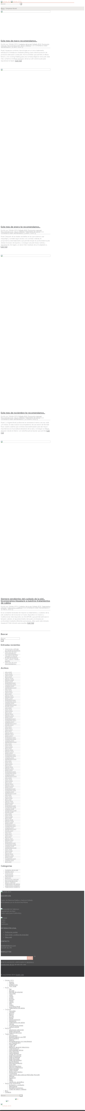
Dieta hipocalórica (15, 1056)
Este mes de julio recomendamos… (10, 652)
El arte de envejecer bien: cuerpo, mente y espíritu (12, 659)
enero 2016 (9, 857)
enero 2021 (9, 770)
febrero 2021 (9, 768)
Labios (11, 1002)
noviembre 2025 (10, 684)
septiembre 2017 (10, 829)
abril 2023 (8, 731)
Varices (11, 1024)
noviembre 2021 (10, 756)
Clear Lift (12, 1046)
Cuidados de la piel (25, 44)
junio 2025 (8, 691)
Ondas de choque (15, 1054)
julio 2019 (8, 795)
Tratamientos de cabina (17, 1008)
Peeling (11, 1040)
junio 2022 (8, 745)
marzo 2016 (9, 854)
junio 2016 (8, 849)
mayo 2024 (9, 711)
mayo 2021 (8, 764)
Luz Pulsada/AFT (15, 1043)
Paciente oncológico (16, 1088)
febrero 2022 (9, 751)
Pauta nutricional (14, 1031)
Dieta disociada (14, 1059)
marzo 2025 (9, 695)
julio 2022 (8, 744)
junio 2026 (8, 674)
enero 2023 (9, 736)
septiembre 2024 (10, 705)
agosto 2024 (9, 706)
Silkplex (11, 1076)
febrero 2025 (9, 697)
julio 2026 (8, 672)
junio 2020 (8, 779)
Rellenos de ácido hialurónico (19, 1047)
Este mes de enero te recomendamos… (20, 227)
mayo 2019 (8, 798)
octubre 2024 (9, 703)
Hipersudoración (14, 1019)
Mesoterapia (13, 1035)
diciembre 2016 (10, 843)
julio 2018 (8, 813)
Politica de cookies (11, 932)
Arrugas (11, 990)
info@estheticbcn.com (8, 945)
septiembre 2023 (10, 723)
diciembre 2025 (10, 683)
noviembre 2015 (10, 859)
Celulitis (11, 1012)
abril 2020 (8, 782)
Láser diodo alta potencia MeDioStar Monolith (24, 1075)
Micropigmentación (15, 1063)
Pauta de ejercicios (15, 1033)
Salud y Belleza (26, 46)
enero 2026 (9, 681)
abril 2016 (8, 852)
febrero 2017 (9, 840)
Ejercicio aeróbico (15, 1066)
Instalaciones (13, 985)
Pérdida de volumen (16, 992)
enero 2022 (9, 753)
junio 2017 (8, 834)
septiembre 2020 (11, 776)
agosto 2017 (9, 831)
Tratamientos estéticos (14, 608)
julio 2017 (8, 832)
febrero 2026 (9, 680)
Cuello (11, 1005)
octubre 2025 (9, 686)
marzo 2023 (9, 733)
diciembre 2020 (10, 771)
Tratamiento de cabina (32, 232)
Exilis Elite (12, 1064)
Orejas (11, 998)
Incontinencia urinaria (16, 1025)
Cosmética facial (14, 1006)
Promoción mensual (35, 230)
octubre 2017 (9, 827)
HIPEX (11, 1080)
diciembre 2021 (10, 754)
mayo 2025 (9, 692)
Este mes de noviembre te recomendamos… (23, 413)
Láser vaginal (13, 1070)
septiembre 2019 (10, 793)
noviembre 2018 (10, 807)
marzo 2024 (9, 714)
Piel (10, 989)
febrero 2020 (9, 785)
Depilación (12, 1021)
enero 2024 (9, 717)
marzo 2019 (9, 801)
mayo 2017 (8, 835)
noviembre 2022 (10, 739)
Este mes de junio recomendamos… (11, 663)
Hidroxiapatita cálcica (16, 1050)
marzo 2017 (9, 838)
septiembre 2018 (10, 810)
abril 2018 (8, 818)
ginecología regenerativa (9, 874)
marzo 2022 (9, 750)
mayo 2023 (9, 730)
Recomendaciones (13, 46)
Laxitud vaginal (14, 1027)
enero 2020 (9, 787)
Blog (2, 8)
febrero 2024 (9, 716)
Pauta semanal (14, 1069)
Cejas (11, 995)
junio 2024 (8, 709)
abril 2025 (8, 694)
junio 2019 (8, 796)
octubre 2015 (9, 860)
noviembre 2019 (10, 790)
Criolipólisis (13, 1073)
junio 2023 (8, 728)
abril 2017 (8, 837)
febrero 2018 (9, 821)
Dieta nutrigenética (15, 1060)
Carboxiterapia (14, 1053)
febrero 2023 (9, 734)
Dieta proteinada (14, 1057)
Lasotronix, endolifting (16, 1082)
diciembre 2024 (10, 700)
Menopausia (9, 876)
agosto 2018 (9, 812)
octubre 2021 (9, 757)
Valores (11, 983)
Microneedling (14, 1038)
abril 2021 (8, 765)
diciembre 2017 (10, 824)
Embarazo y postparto (16, 1085)
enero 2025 (9, 698)
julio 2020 (8, 778)
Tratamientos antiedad (12, 885)
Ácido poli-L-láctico (15, 1072)
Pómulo (11, 999)
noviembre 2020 (10, 773)
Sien (10, 1004)
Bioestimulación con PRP (17, 1037)
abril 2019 (8, 799)
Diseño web (20, 975)
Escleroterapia (14, 1062)
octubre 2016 (9, 846)
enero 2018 (9, 823)
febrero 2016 (9, 855)
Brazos (11, 1014)
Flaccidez (12, 993)
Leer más (18, 61)
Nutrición (8, 878)
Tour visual (12, 986)
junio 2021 (8, 762)
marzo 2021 (9, 767)
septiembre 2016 (10, 848)
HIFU (10, 1079)
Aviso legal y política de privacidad (16, 935)
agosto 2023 (9, 725)
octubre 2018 (9, 809)
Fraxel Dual (12, 1044)
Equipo (11, 982)
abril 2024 (8, 712)
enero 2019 (9, 804)
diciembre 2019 (10, 789)
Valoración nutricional (16, 1030)
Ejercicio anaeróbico (16, 1067)
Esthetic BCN (36, 44)
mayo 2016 (9, 851)
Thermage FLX (14, 1049)
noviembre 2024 (10, 702)
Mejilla (11, 1001)
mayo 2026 (9, 675)
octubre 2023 (9, 722)
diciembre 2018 (10, 806)
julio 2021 (8, 761)
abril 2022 (8, 748)
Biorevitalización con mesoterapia (20, 1041)
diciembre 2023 (10, 719)
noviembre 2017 (10, 826)
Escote (11, 1017)
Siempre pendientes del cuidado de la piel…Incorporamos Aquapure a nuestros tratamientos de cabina (25, 601)
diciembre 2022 (10, 737)
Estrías (11, 1018)
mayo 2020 (9, 781)
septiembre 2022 (10, 742)
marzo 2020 (9, 784)
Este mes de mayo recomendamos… (19, 41)
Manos (11, 1015)
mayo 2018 (9, 817)
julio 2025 (8, 689)
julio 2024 (8, 708)
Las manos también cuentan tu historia (11, 655)
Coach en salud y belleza (17, 1089)
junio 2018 (8, 815)
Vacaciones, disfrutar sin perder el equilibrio (12, 649)
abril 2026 (8, 677)
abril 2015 (8, 862)
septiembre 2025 (10, 688)
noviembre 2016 (10, 845)
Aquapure (12, 1078)
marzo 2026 (9, 678)
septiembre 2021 (10, 759)
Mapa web (8, 937)
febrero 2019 (9, 803)
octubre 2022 (9, 740)
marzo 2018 (9, 820)
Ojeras (11, 996)
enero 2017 (8, 841)
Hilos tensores (14, 1051)
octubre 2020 (9, 775)
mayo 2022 (9, 747)
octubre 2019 (9, 792)
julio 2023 (8, 726)
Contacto (8, 1092)
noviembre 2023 (10, 720)
